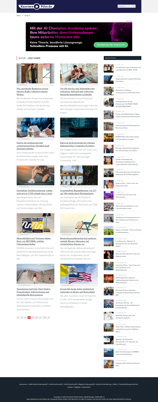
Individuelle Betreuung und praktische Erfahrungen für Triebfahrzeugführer (128, 173)
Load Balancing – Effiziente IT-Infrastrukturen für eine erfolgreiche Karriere (127, 243)
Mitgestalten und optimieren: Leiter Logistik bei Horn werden (127, 207)
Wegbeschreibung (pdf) (86, 384)
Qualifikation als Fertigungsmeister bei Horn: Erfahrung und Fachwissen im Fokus (128, 219)
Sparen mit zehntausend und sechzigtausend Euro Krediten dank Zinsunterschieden (33, 145)
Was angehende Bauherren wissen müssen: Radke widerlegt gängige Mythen (32, 91)
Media (115, 384)
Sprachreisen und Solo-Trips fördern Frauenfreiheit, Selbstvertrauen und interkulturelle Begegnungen (33, 291)
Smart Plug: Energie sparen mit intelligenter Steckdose (125, 316)
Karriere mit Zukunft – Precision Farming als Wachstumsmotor (128, 231)
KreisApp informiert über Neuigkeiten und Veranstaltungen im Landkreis (127, 149)
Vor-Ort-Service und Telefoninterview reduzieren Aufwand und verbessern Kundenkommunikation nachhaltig (77, 91)
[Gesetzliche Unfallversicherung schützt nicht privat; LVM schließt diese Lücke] (35, 175)
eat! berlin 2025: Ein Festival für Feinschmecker (126, 196)
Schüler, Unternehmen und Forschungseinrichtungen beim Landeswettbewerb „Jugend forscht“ (127, 161)
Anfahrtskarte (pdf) (70, 384)
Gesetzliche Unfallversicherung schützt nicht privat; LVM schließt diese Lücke (34, 192)
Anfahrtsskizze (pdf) (55, 384)
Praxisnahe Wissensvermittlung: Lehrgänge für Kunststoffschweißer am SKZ (128, 292)
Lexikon (70, 387)
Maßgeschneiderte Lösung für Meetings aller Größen (128, 80)
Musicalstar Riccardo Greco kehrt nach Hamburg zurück (128, 255)
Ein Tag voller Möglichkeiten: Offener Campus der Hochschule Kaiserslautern (128, 115)
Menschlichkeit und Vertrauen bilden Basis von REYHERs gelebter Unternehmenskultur (34, 241)
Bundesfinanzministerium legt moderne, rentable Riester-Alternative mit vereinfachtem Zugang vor (78, 241)
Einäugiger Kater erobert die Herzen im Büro (128, 364)
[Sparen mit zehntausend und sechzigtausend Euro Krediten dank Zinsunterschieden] (35, 128)
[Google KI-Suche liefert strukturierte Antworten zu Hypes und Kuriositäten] (79, 274)
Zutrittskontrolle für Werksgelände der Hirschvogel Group (128, 126)
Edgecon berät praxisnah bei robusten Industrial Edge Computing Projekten (77, 144)
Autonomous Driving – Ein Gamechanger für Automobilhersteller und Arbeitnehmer (127, 305)
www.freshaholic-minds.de (122, 399)
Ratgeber (77, 387)
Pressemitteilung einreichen (128, 384)
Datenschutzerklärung (103, 384)
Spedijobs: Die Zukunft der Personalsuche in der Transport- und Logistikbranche (127, 341)
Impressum (23, 384)
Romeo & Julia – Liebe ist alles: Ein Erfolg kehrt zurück (127, 184)
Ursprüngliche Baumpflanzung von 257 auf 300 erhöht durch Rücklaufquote (78, 192)
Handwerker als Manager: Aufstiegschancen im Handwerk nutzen (128, 91)
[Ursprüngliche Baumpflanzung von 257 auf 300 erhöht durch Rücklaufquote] (79, 175)
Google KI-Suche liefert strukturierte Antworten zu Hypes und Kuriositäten (77, 290)
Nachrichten (86, 387)
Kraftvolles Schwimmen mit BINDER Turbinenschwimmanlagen (127, 353)
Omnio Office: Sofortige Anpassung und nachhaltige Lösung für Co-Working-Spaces (128, 329)
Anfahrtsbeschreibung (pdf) (38, 384)
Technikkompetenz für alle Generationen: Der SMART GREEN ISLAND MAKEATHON (127, 103)
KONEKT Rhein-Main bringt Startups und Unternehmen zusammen (127, 138)
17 (44, 317)
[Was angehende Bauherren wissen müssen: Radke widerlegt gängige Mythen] (35, 73)
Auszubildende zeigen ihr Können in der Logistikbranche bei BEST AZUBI (128, 68)
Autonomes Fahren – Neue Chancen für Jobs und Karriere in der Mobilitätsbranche (128, 267)
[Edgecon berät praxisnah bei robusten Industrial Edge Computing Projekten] (79, 128)
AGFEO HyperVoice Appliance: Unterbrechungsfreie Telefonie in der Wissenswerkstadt (127, 280)
